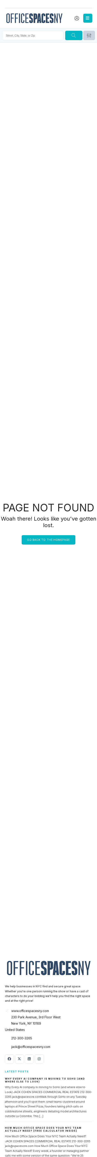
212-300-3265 (21, 1038)
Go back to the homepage (48, 539)
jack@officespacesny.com (30, 1047)
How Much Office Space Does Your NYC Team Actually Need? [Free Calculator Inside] (43, 1129)
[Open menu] (87, 18)
